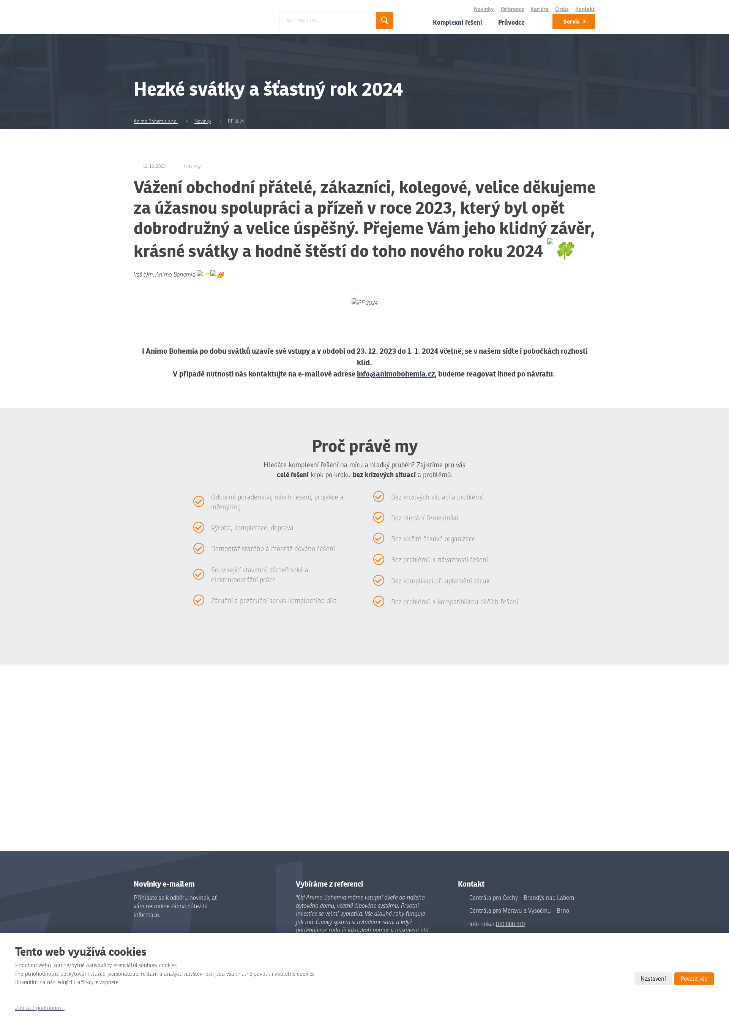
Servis (571, 21)
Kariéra (539, 9)
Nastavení (653, 978)
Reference (512, 9)
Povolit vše (694, 978)
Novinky (484, 9)
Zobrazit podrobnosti (40, 1008)
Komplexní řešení (457, 22)
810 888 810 (510, 924)
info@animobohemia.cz (396, 374)
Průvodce (511, 22)
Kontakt (585, 9)
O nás (562, 9)
